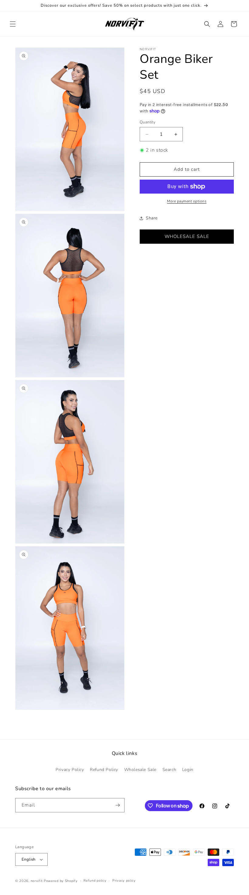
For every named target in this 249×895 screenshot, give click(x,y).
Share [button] (152, 218)
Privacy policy (124, 880)
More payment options (186, 201)
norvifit (37, 881)
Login (187, 770)
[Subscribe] (117, 805)
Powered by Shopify (61, 881)
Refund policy (95, 880)
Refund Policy (104, 770)
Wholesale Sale (140, 770)
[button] (12, 24)
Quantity (147, 122)
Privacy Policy (70, 770)
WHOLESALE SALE (187, 236)
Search (169, 770)
